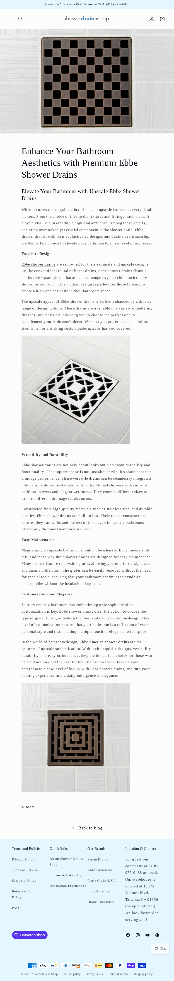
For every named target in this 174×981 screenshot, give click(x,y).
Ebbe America (98, 891)
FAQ (15, 908)
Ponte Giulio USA (101, 880)
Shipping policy (143, 974)
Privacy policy (94, 974)
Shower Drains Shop (45, 974)
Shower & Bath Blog (66, 875)
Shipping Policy (24, 880)
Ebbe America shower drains (104, 642)
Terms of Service (25, 870)
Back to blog (90, 828)
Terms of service (118, 974)
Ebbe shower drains (39, 264)
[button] (10, 19)
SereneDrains (97, 859)
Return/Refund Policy (23, 894)
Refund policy (72, 974)
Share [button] (30, 807)
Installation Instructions (68, 886)
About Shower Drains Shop (66, 861)
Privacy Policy (23, 859)
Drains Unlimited (100, 902)
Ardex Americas (99, 870)
